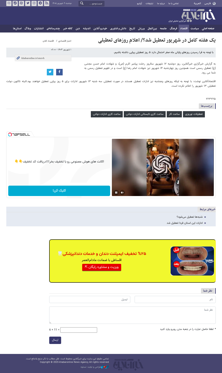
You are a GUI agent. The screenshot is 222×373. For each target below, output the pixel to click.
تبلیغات (149, 3)
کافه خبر (68, 28)
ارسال (55, 340)
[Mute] (122, 192)
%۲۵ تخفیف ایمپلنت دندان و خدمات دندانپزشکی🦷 (101, 253)
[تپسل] (10, 134)
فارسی (207, 3)
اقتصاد (184, 28)
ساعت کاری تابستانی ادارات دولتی (144, 114)
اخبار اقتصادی (64, 41)
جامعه (163, 28)
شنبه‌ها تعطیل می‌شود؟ (190, 217)
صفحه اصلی (208, 28)
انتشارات (39, 28)
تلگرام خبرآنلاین (40, 3)
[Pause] (116, 192)
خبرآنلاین (192, 16)
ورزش (141, 28)
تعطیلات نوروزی (194, 114)
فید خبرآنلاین (46, 3)
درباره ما (161, 3)
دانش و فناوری (118, 28)
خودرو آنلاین (100, 28)
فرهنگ (173, 28)
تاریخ (132, 28)
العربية (197, 3)
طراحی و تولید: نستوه (91, 367)
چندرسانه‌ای (53, 28)
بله (15, 3)
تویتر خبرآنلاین (27, 3)
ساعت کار (174, 114)
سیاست (195, 28)
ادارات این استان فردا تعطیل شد (185, 223)
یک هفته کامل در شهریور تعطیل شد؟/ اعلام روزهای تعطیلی (157, 40)
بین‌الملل (152, 28)
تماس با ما (173, 3)
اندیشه (86, 28)
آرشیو (139, 3)
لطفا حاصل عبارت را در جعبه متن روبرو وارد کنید (188, 329)
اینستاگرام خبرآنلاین (34, 3)
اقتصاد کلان (48, 41)
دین (78, 28)
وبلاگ (27, 28)
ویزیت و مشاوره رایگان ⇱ (102, 267)
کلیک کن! (59, 190)
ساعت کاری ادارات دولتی (107, 114)
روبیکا (8, 3)
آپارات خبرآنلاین (21, 3)
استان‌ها (17, 28)
